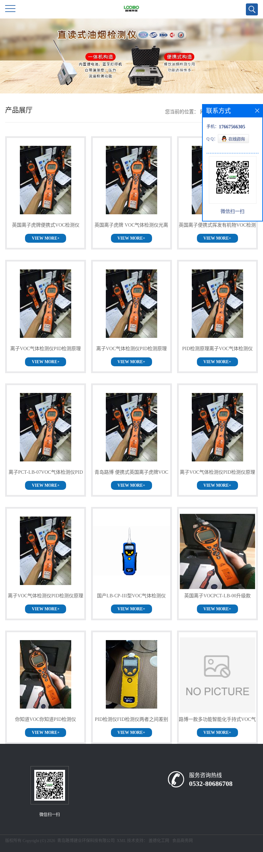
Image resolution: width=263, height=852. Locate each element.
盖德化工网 (159, 840)
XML (121, 840)
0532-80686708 (211, 783)
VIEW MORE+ (46, 238)
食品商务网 (182, 840)
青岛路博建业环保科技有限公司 (86, 840)
